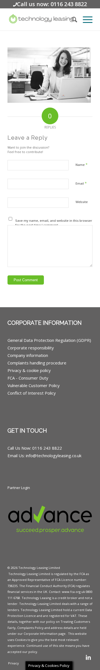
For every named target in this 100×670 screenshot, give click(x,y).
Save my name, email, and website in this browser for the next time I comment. (53, 222)
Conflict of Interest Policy (32, 393)
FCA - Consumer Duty (28, 378)
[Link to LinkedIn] (88, 657)
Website (82, 202)
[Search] (71, 19)
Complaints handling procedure (37, 363)
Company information (28, 355)
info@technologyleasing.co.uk (53, 455)
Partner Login (19, 487)
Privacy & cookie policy (29, 370)
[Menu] (84, 19)
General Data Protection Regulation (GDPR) (49, 340)
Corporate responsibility (31, 348)
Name (82, 164)
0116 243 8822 (47, 448)
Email (81, 183)
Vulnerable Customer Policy (34, 385)
